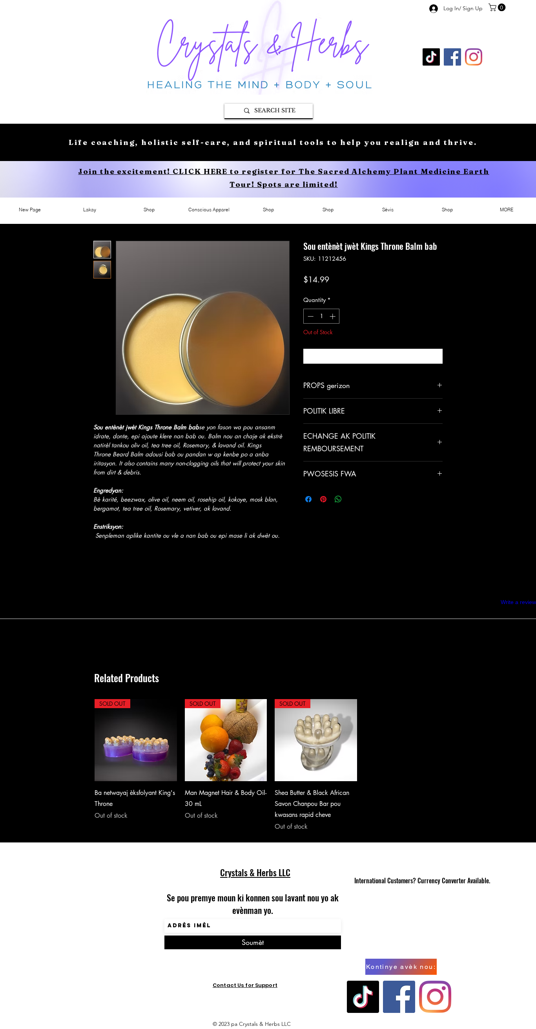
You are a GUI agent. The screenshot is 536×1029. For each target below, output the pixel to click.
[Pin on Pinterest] (323, 499)
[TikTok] (431, 57)
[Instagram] (473, 57)
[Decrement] (309, 316)
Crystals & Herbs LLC (255, 872)
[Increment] (333, 316)
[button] (498, 7)
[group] (270, 765)
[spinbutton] (321, 316)
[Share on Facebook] (308, 499)
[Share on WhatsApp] (338, 499)
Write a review (518, 602)
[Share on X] (353, 499)
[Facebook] (452, 57)
